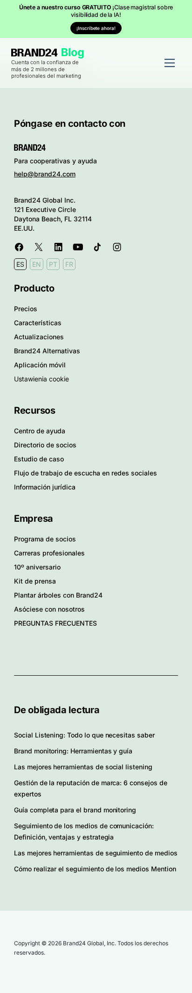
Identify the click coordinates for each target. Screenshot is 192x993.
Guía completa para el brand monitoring (75, 810)
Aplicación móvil (40, 365)
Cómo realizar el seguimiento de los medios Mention (95, 869)
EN (36, 264)
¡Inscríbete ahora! (95, 28)
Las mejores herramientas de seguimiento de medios (96, 853)
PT (53, 264)
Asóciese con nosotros (49, 609)
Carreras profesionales (49, 553)
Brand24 (34, 52)
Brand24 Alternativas (47, 351)
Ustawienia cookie (41, 379)
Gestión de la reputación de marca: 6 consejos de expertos (90, 788)
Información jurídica (44, 487)
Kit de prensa (35, 581)
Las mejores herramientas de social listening (83, 767)
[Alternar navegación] (169, 62)
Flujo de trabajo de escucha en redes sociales (85, 473)
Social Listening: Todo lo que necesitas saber (84, 735)
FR (69, 264)
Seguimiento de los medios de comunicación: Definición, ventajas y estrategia (84, 831)
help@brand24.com (44, 174)
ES (20, 264)
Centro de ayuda (39, 431)
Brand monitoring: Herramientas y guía (73, 751)
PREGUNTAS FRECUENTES (55, 623)
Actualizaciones (39, 337)
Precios (25, 309)
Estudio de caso (39, 459)
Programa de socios (45, 539)
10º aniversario (37, 567)
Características (38, 323)
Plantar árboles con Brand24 (58, 595)
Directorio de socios (45, 445)
